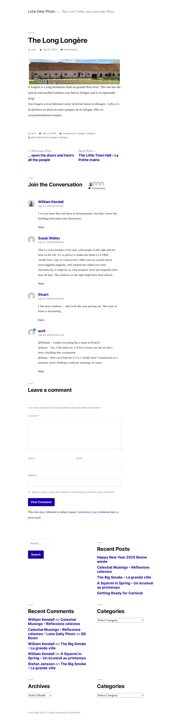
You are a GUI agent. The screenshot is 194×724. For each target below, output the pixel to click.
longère (54, 137)
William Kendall (41, 619)
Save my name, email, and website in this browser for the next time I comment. (73, 492)
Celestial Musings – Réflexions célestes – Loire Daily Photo (54, 631)
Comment (34, 415)
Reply (41, 227)
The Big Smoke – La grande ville (124, 577)
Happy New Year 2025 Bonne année (122, 559)
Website (32, 475)
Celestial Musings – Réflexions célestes (123, 569)
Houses (81, 133)
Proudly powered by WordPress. (64, 712)
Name (32, 458)
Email (79, 458)
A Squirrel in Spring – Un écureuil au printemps (125, 585)
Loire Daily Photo (41, 11)
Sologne (90, 133)
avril (33, 49)
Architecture (69, 133)
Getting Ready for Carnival (120, 593)
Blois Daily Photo (40, 137)
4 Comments (70, 49)
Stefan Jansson (41, 664)
